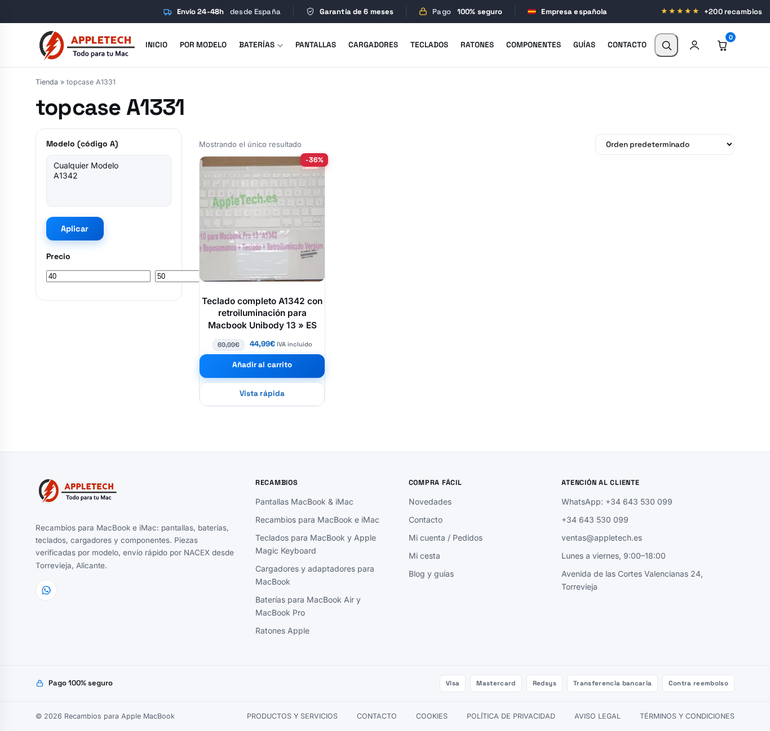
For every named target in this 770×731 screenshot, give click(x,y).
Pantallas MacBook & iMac (304, 501)
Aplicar (75, 229)
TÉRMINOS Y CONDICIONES (687, 716)
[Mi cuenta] (694, 45)
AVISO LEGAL (597, 716)
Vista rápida (262, 393)
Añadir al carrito (262, 364)
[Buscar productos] (666, 45)
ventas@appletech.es (601, 537)
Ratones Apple (282, 630)
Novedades (430, 501)
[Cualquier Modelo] (108, 166)
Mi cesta (424, 555)
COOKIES (432, 716)
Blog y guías (431, 573)
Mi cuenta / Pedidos (446, 537)
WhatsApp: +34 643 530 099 (616, 501)
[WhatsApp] (46, 590)
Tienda (47, 82)
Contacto (425, 519)
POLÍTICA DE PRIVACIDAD (511, 716)
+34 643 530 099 (595, 519)
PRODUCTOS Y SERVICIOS (292, 716)
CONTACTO (377, 716)
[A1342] (108, 176)
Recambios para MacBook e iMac (317, 519)
